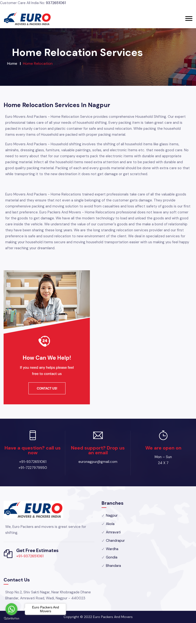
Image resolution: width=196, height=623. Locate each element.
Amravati (113, 532)
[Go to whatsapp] (11, 609)
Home (12, 63)
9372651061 (56, 2)
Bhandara (113, 565)
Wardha (112, 549)
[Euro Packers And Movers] (27, 18)
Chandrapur (115, 540)
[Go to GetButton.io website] (11, 618)
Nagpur (112, 515)
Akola (110, 523)
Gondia (111, 557)
